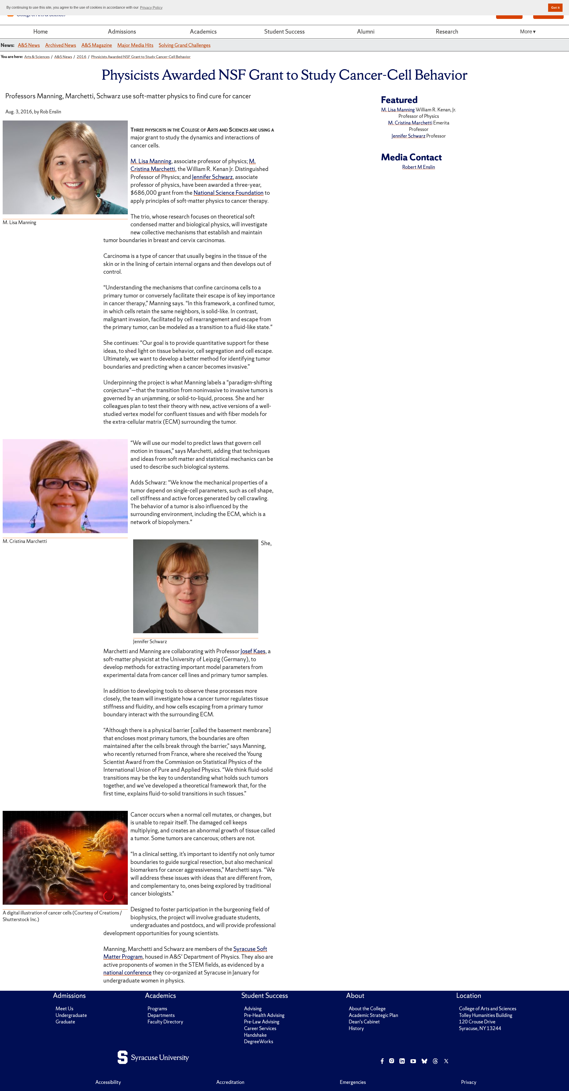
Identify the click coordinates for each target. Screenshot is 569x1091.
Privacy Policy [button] (151, 8)
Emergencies (353, 1082)
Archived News (60, 45)
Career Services (260, 1028)
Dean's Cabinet (364, 1022)
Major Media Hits (135, 45)
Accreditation (230, 1082)
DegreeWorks (258, 1041)
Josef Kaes (252, 651)
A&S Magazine (96, 45)
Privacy (468, 1082)
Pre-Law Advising (261, 1022)
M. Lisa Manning (150, 161)
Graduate (65, 1022)
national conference (127, 972)
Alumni (366, 31)
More (526, 31)
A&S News (29, 45)
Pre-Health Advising (264, 1015)
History (356, 1028)
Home (40, 31)
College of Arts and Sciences (487, 1008)
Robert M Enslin (418, 167)
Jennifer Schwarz (212, 177)
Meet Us (64, 1008)
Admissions (122, 31)
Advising (253, 1008)
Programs (157, 1008)
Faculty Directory (165, 1022)
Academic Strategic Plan (373, 1015)
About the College (367, 1008)
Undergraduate (71, 1015)
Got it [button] (555, 7)
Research (447, 31)
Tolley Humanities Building (485, 1015)
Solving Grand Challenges (184, 45)
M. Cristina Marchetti (410, 123)
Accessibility (108, 1082)
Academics (203, 31)
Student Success (284, 31)
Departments (161, 1015)
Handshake (255, 1035)
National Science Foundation (229, 193)
